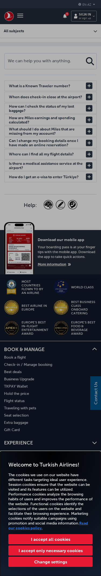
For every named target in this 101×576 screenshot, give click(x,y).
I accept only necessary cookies (51, 550)
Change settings (50, 561)
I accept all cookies (50, 539)
